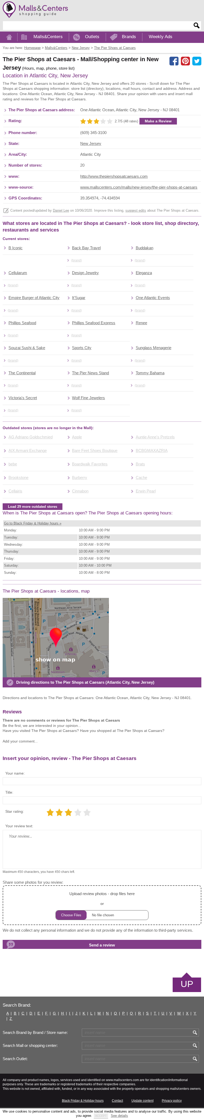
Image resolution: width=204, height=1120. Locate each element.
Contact (117, 1101)
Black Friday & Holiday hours (83, 1101)
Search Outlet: (15, 1059)
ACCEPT (101, 1115)
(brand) (76, 260)
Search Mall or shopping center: (30, 1045)
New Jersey (90, 143)
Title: (9, 792)
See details (119, 1116)
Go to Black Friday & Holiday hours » (32, 523)
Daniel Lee (61, 210)
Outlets (92, 36)
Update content (142, 1101)
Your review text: (19, 826)
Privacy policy (172, 1101)
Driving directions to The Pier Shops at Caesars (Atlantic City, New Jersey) (85, 682)
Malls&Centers (48, 36)
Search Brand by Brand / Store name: (35, 1032)
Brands (129, 36)
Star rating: (14, 811)
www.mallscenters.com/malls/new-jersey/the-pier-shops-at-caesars (138, 187)
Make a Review (158, 121)
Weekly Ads (160, 36)
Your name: (15, 773)
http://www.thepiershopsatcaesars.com (114, 176)
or (102, 898)
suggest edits (135, 210)
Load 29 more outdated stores (32, 507)
